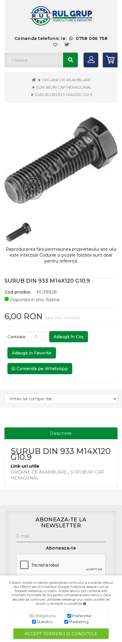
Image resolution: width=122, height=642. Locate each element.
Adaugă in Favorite (32, 353)
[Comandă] (66, 45)
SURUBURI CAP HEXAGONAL (64, 87)
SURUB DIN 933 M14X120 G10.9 (63, 94)
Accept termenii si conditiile (61, 633)
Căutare (70, 60)
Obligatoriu (45, 615)
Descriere (61, 433)
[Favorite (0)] (55, 45)
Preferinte (81, 615)
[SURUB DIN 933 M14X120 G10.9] (61, 160)
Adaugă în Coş (69, 336)
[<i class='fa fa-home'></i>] (34, 79)
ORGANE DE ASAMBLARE (66, 79)
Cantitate (16, 336)
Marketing (79, 621)
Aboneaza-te (61, 548)
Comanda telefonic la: (61, 38)
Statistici (44, 621)
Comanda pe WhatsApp (41, 368)
